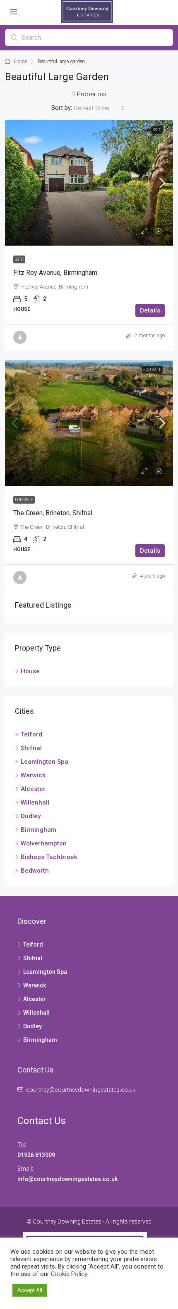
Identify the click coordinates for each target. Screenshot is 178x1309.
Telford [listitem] (31, 734)
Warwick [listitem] (33, 775)
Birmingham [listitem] (38, 829)
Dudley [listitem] (31, 816)
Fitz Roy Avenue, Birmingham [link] (55, 273)
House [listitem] (30, 671)
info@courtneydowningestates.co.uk (68, 1179)
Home (20, 61)
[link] (89, 183)
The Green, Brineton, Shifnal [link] (52, 513)
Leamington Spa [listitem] (44, 761)
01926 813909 (36, 1155)
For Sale (152, 369)
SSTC (157, 130)
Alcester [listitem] (33, 789)
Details (150, 310)
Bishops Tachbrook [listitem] (49, 857)
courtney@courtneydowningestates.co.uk (80, 1089)
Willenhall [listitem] (35, 802)
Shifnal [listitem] (31, 748)
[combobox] (99, 108)
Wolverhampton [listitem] (44, 843)
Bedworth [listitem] (35, 870)
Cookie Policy (69, 1274)
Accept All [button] (29, 1290)
